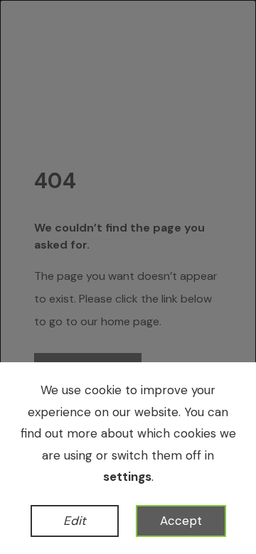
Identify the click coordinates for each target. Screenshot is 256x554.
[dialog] (128, 277)
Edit (74, 520)
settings (127, 476)
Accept (181, 520)
